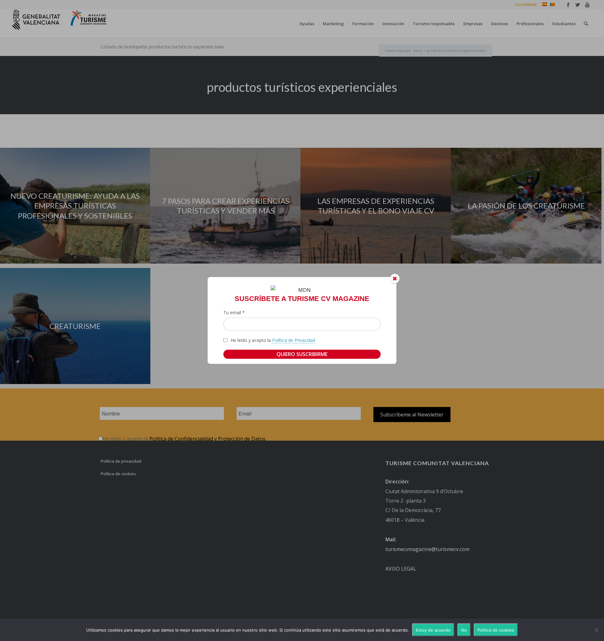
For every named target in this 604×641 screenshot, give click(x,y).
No (464, 630)
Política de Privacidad (293, 340)
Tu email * (234, 312)
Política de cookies (496, 630)
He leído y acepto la (273, 340)
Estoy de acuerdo (433, 630)
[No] (596, 630)
